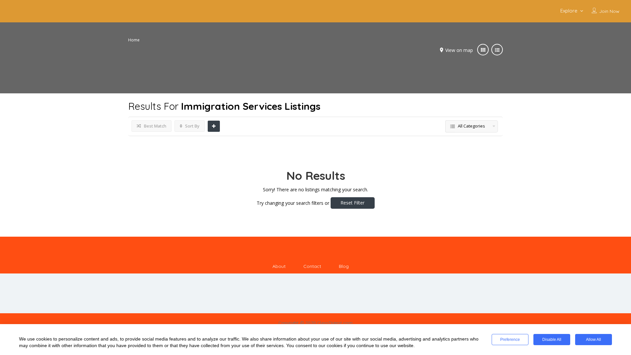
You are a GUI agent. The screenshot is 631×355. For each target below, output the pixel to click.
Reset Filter (352, 203)
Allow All (593, 339)
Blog (344, 266)
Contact (312, 266)
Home (134, 40)
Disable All (551, 339)
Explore (568, 11)
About (279, 266)
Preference (510, 339)
